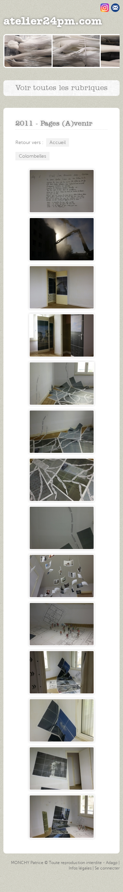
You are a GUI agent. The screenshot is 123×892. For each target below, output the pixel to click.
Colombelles (32, 156)
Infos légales (80, 868)
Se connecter (107, 868)
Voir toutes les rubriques (61, 87)
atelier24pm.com (52, 21)
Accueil (58, 142)
